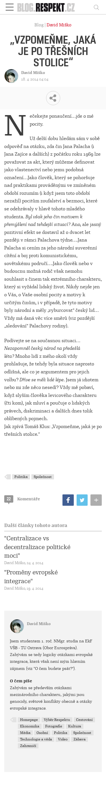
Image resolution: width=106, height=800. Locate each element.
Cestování (84, 720)
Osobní (42, 733)
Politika (21, 477)
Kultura (74, 726)
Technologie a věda (36, 739)
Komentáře (23, 498)
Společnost (43, 477)
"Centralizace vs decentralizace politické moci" (37, 547)
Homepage (29, 720)
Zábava (79, 739)
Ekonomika (29, 726)
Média (25, 733)
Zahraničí (28, 746)
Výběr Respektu (57, 720)
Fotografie (53, 726)
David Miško (59, 25)
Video (63, 739)
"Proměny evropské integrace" (31, 576)
